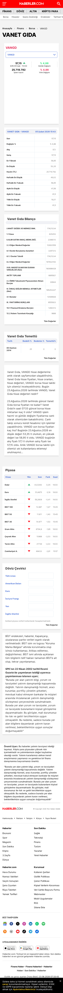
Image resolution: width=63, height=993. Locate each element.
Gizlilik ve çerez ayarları (15, 976)
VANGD (43, 28)
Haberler (6, 828)
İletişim (29, 818)
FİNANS (6, 11)
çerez (5, 984)
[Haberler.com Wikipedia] (11, 931)
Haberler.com (9, 867)
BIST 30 (8, 522)
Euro (7, 492)
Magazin (6, 842)
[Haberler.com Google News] (4, 924)
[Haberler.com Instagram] (24, 924)
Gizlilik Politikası (42, 876)
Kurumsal (39, 867)
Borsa (5, 17)
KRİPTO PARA (50, 11)
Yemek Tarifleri (9, 894)
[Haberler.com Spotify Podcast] (43, 924)
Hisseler (15, 17)
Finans (20, 28)
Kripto (5, 851)
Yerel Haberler (41, 855)
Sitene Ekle (39, 907)
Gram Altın (9, 529)
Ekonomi (6, 833)
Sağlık (37, 833)
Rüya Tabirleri (9, 889)
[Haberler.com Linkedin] (30, 924)
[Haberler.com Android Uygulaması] (26, 948)
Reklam (19, 818)
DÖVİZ (20, 11)
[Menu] (4, 3)
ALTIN (33, 11)
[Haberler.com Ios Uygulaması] (9, 948)
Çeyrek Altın (10, 536)
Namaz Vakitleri (10, 876)
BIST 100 (9, 507)
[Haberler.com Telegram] (30, 931)
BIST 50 (8, 514)
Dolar (7, 485)
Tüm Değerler (50, 321)
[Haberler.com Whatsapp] (37, 924)
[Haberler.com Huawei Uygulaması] (42, 948)
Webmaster (39, 894)
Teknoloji (38, 837)
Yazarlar (38, 851)
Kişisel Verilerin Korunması (46, 885)
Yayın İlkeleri (50, 818)
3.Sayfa (6, 855)
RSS (36, 903)
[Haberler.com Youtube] (17, 931)
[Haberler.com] (12, 809)
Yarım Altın (10, 544)
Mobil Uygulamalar (43, 898)
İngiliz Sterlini (11, 499)
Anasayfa (7, 28)
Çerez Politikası (41, 881)
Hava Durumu (9, 872)
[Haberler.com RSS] (4, 931)
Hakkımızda (7, 818)
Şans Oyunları (9, 885)
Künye (39, 818)
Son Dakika (8, 846)
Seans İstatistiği (30, 17)
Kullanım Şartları (42, 872)
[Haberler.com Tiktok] (24, 931)
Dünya (5, 859)
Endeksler (45, 17)
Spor (4, 837)
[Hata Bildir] (32, 976)
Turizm (37, 846)
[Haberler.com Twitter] (17, 924)
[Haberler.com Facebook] (11, 924)
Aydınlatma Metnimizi (24, 989)
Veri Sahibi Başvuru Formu (47, 889)
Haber (20, 970)
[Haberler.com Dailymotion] (37, 931)
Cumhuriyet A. (11, 551)
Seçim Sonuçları (10, 881)
